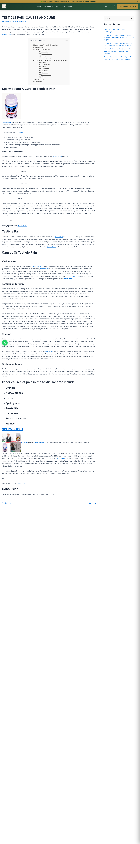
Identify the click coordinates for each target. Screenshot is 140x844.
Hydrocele (45, 73)
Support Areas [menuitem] (47, 6)
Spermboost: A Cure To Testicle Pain (46, 45)
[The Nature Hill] (4, 6)
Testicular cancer (46, 75)
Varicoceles (44, 52)
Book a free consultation (89, 1)
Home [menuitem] (39, 6)
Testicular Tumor (46, 58)
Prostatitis (45, 70)
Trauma (44, 56)
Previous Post (6, 503)
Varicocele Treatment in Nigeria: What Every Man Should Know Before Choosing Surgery (119, 37)
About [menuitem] (69, 6)
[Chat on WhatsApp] (111, 6)
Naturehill (24, 442)
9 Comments (6, 21)
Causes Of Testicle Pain (42, 49)
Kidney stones (46, 64)
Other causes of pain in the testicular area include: (51, 60)
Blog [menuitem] (63, 6)
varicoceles (59, 237)
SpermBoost (61, 458)
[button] (5, 343)
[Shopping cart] (115, 6)
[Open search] (106, 6)
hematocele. (48, 351)
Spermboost (6, 34)
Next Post (93, 503)
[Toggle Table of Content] (65, 40)
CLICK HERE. (21, 483)
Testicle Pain (38, 47)
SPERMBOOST (39, 79)
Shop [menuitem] (56, 6)
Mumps (44, 77)
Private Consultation (126, 6)
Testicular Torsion (47, 54)
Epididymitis (45, 68)
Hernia (44, 66)
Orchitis (43, 62)
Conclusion (38, 81)
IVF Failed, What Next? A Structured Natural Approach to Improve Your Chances (117, 51)
